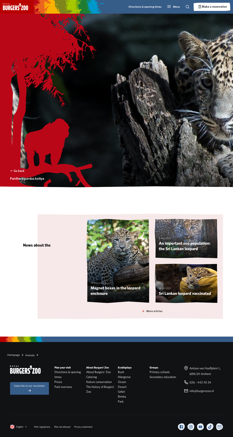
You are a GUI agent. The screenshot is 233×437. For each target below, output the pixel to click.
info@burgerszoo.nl (201, 391)
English (19, 426)
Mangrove (124, 377)
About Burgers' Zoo (98, 372)
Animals (30, 355)
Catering (91, 377)
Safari (121, 392)
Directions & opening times (145, 7)
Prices (58, 382)
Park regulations (42, 426)
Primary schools (160, 372)
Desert (122, 387)
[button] (173, 7)
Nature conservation (99, 382)
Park (120, 401)
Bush (121, 372)
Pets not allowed (62, 426)
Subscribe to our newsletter (29, 386)
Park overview (63, 387)
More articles (154, 311)
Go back (19, 171)
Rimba (122, 396)
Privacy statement (83, 426)
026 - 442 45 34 (200, 382)
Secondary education (163, 377)
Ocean (122, 382)
